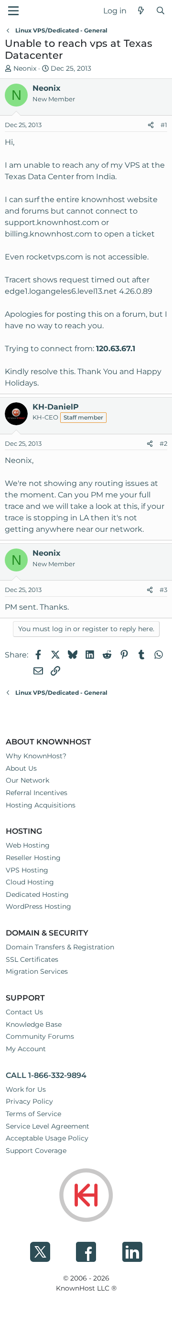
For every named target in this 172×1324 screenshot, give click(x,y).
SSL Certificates (32, 959)
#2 (163, 443)
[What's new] (141, 11)
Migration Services (37, 971)
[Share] (150, 125)
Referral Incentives (36, 792)
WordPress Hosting (38, 906)
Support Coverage (36, 1150)
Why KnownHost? (36, 756)
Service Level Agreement (47, 1126)
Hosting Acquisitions (40, 805)
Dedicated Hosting (37, 894)
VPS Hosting (27, 870)
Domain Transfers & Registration (60, 947)
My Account (26, 1048)
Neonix (24, 68)
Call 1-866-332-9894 (46, 1075)
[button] (13, 11)
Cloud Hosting (30, 882)
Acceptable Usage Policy (47, 1138)
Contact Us (24, 1012)
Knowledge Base (34, 1024)
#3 (163, 589)
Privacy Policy (29, 1101)
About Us (21, 768)
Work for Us (26, 1089)
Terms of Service (33, 1113)
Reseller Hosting (33, 857)
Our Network (27, 780)
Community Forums (40, 1036)
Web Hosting (28, 845)
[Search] (160, 11)
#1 (164, 125)
